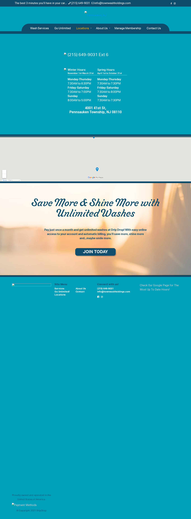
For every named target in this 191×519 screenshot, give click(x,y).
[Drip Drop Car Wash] (96, 15)
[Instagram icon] (175, 3)
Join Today (95, 252)
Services (59, 289)
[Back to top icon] (178, 513)
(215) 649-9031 (80, 3)
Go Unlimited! (62, 292)
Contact (80, 292)
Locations (60, 295)
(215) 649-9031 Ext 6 (88, 55)
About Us (81, 289)
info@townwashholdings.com (113, 3)
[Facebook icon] (171, 3)
